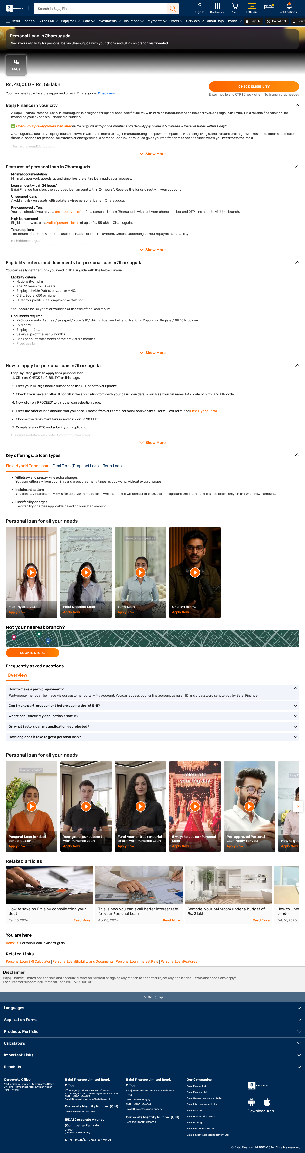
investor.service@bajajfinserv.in (93, 1099)
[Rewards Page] (269, 7)
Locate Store (32, 653)
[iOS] (267, 1102)
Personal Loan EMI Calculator (28, 962)
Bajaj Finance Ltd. (197, 1092)
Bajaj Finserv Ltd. (197, 1086)
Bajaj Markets (194, 1110)
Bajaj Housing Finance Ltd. (202, 1116)
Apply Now (17, 612)
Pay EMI (255, 21)
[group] (152, 643)
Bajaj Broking (194, 1122)
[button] (298, 806)
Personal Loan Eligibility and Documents (83, 962)
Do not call (279, 21)
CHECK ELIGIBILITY (254, 87)
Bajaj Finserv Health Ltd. (201, 1128)
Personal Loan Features (179, 962)
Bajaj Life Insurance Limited (202, 1104)
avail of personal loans (62, 223)
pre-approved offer (70, 212)
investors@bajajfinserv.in (150, 1109)
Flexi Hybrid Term (203, 411)
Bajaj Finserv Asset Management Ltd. (208, 1134)
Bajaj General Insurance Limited (205, 1098)
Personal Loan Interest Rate (137, 962)
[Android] (251, 1102)
